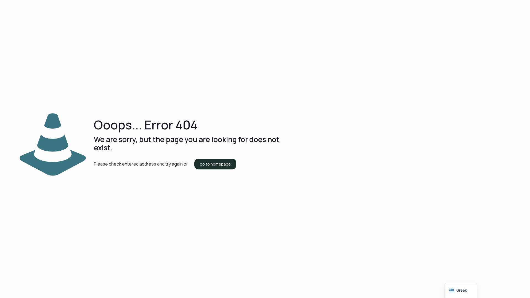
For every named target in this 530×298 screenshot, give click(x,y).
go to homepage (215, 164)
